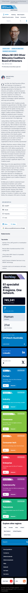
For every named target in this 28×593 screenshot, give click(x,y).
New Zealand (7, 531)
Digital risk (6, 48)
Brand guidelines (7, 549)
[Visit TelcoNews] (9, 501)
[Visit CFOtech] (9, 370)
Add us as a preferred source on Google (15, 228)
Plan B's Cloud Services (7, 589)
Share (5, 224)
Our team (5, 570)
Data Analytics (20, 14)
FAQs (4, 563)
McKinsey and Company (9, 51)
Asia (5, 527)
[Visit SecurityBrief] (9, 479)
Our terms (6, 574)
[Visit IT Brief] (9, 457)
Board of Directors (17, 48)
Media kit (13, 385)
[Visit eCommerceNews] (9, 414)
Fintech (17, 17)
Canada (11, 527)
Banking (13, 14)
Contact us (6, 553)
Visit (5, 385)
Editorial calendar (7, 556)
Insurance (23, 17)
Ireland (22, 527)
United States (7, 534)
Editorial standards (8, 560)
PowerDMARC (4, 591)
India (16, 527)
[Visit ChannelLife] (9, 392)
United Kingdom (17, 531)
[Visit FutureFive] (9, 436)
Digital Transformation (8, 17)
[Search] (20, 21)
